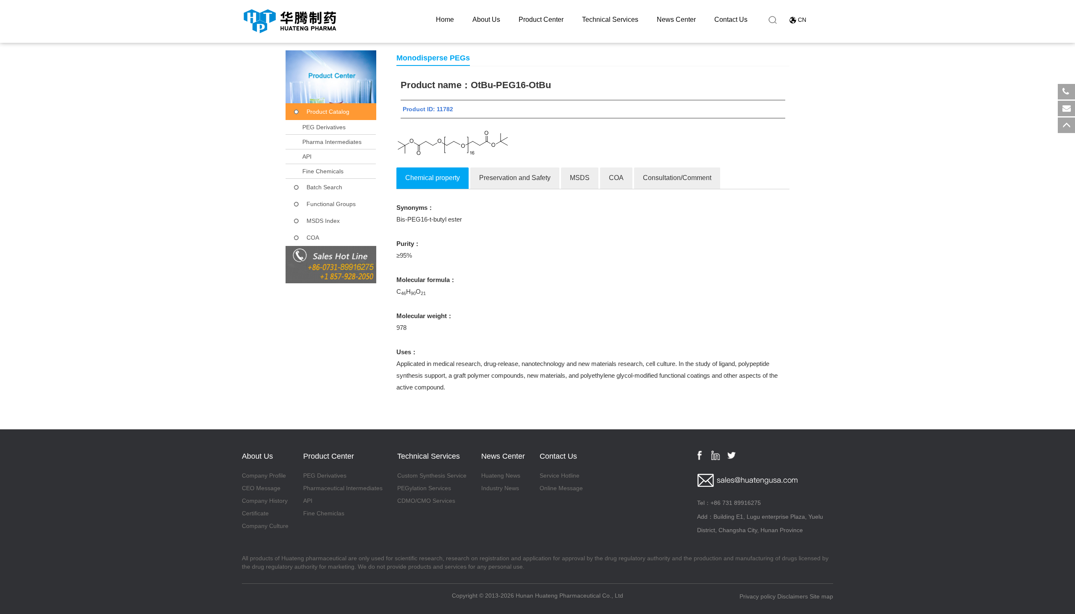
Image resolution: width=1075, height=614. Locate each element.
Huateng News (500, 475)
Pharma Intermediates (332, 141)
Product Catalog (328, 111)
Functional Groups (331, 204)
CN (802, 19)
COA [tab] (616, 177)
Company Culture (265, 526)
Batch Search (324, 187)
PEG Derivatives (324, 127)
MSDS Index (323, 220)
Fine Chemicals (322, 171)
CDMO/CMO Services (426, 500)
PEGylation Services (424, 488)
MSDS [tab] (580, 177)
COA (313, 237)
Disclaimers (792, 596)
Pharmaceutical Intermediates (343, 488)
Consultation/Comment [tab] (677, 177)
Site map (821, 596)
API (307, 156)
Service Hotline (559, 475)
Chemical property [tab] (432, 177)
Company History (265, 500)
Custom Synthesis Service (432, 475)
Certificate (255, 513)
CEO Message (261, 488)
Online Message (561, 488)
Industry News (500, 488)
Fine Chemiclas (323, 513)
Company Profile (264, 475)
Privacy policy (757, 596)
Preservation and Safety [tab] (515, 177)
